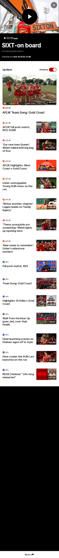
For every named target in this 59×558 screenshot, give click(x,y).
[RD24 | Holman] (29, 374)
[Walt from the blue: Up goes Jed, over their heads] (29, 320)
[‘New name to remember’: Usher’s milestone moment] (29, 247)
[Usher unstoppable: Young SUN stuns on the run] (29, 184)
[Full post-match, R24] (29, 266)
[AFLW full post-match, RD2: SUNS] (29, 127)
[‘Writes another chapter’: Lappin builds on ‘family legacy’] (29, 205)
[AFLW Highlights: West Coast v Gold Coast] (29, 165)
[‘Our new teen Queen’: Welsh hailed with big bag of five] (29, 146)
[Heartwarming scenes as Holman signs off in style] (29, 339)
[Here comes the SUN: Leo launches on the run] (29, 357)
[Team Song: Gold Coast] (29, 283)
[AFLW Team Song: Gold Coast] (29, 95)
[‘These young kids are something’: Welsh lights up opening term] (29, 226)
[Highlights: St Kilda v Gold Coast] (29, 301)
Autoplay (43, 69)
